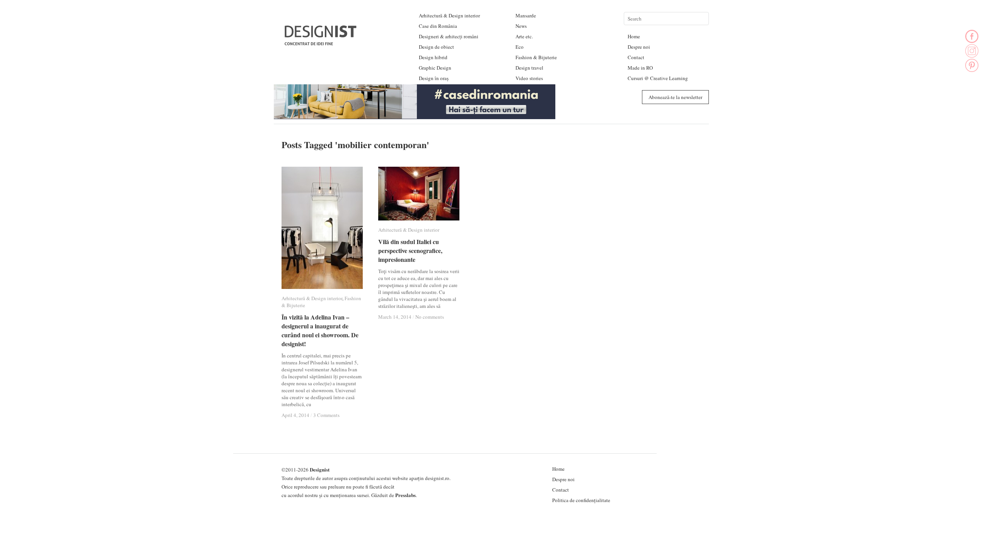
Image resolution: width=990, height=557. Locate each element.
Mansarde (525, 15)
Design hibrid (433, 57)
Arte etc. (524, 36)
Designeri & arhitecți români (448, 36)
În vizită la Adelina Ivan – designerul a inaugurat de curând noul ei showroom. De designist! (320, 330)
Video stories (529, 78)
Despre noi (639, 46)
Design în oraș (434, 78)
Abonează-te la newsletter (675, 97)
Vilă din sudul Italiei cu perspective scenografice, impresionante (410, 250)
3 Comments (326, 415)
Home (634, 36)
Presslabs (405, 495)
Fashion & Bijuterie (536, 57)
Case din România (438, 25)
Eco (519, 46)
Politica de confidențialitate (581, 500)
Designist (319, 469)
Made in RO (640, 67)
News (521, 25)
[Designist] (321, 42)
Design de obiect (436, 46)
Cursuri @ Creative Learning (658, 78)
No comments (429, 316)
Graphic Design (435, 67)
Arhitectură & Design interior (449, 15)
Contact (636, 57)
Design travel (529, 67)
